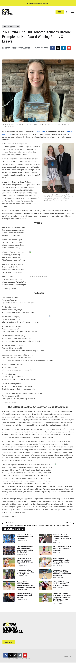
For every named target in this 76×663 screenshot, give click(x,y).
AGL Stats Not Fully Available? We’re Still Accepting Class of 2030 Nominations (62, 572)
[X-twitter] (10, 655)
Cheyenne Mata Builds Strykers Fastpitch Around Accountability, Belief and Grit (25, 549)
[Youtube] (25, 655)
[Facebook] (5, 655)
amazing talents (39, 131)
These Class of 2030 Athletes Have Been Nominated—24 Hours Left (25, 561)
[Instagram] (15, 655)
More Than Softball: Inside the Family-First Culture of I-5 (25, 536)
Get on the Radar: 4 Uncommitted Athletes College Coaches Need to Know (62, 537)
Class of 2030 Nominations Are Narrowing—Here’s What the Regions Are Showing (26, 584)
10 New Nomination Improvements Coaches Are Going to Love (25, 572)
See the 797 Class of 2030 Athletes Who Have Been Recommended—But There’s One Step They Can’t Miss (62, 597)
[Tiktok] (20, 655)
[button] (52, 48)
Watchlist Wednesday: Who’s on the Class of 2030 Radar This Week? (61, 583)
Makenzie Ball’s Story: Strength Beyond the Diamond (24, 595)
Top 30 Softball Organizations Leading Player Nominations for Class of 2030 (61, 561)
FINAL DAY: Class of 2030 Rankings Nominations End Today (62, 548)
